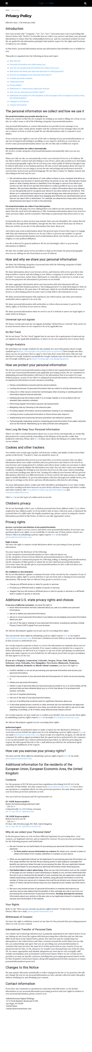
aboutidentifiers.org (57, 489)
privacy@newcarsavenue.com (18, 537)
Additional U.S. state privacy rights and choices (29, 88)
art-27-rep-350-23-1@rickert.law (20, 811)
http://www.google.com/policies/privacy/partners (40, 351)
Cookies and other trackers (21, 78)
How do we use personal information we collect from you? (34, 68)
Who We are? (15, 61)
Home (7, 10)
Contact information (18, 105)
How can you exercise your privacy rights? (27, 92)
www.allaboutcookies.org (37, 489)
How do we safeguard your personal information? (30, 75)
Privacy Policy (15, 10)
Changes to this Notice (19, 101)
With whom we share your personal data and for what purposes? (37, 71)
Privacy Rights (16, 85)
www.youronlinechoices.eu (17, 492)
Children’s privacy (17, 82)
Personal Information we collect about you (27, 64)
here (36, 438)
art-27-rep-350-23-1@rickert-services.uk (23, 826)
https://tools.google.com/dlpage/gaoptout (50, 358)
